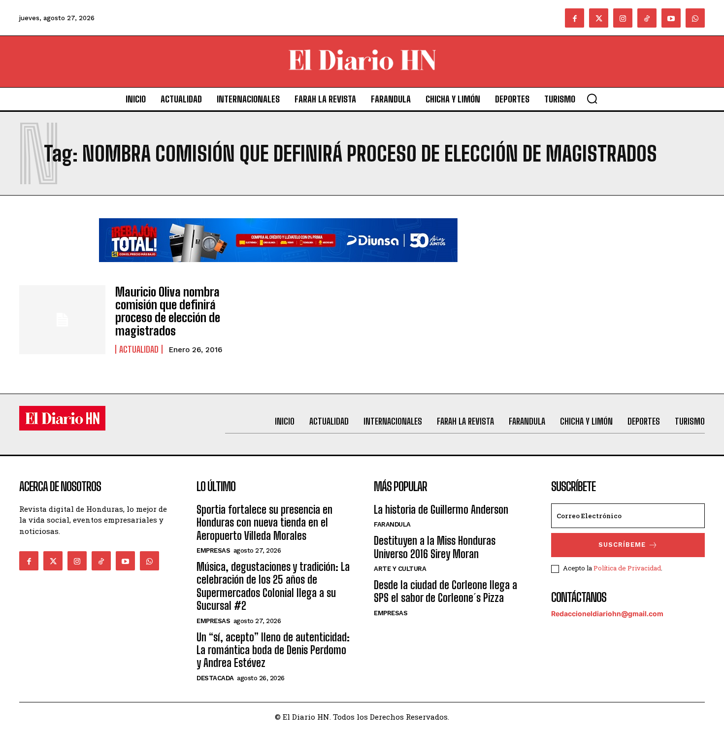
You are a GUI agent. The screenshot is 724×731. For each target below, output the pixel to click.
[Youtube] (671, 18)
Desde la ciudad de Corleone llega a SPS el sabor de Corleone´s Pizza (445, 591)
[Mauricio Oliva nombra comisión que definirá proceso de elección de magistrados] (62, 319)
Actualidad (139, 349)
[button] (592, 98)
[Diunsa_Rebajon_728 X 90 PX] (278, 269)
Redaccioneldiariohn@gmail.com (607, 613)
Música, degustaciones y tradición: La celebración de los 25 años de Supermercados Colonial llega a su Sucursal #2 (273, 586)
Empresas (213, 550)
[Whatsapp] (695, 18)
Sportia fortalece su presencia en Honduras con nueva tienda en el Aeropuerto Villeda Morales (264, 522)
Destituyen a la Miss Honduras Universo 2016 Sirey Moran (434, 547)
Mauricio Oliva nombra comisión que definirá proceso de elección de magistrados (167, 311)
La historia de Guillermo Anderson (441, 509)
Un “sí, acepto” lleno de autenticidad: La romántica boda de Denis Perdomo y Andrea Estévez (273, 650)
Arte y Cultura (400, 568)
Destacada (215, 678)
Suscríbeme (622, 544)
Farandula (392, 524)
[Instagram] (622, 18)
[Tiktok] (647, 18)
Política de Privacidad (627, 568)
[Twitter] (598, 18)
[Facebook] (574, 18)
